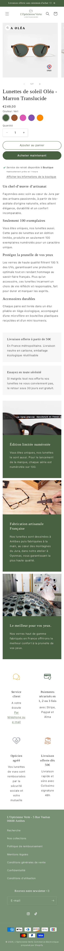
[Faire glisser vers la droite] (40, 84)
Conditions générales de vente (26, 862)
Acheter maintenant (32, 155)
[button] (7, 14)
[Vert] (6, 118)
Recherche (13, 830)
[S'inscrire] (53, 900)
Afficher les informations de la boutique (31, 176)
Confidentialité (16, 870)
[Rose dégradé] (23, 118)
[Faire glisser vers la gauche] (24, 84)
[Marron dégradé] (14, 118)
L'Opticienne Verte (24, 942)
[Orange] (40, 118)
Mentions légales (17, 854)
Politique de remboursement (25, 846)
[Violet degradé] (31, 118)
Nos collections (16, 838)
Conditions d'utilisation (21, 878)
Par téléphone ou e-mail (16, 717)
